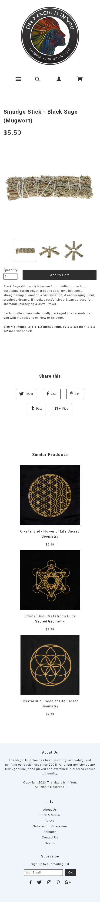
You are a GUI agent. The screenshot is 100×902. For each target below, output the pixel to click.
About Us (50, 809)
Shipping (50, 832)
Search (50, 843)
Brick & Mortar (50, 815)
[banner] (50, 36)
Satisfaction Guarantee (50, 826)
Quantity (10, 270)
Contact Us (50, 837)
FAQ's (50, 820)
